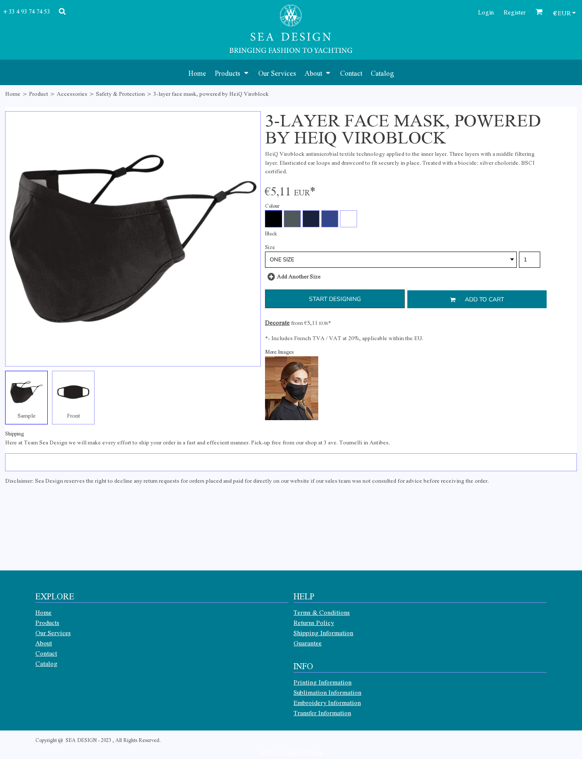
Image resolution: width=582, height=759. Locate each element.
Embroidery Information (327, 702)
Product (38, 93)
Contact (46, 653)
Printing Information (323, 682)
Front (73, 415)
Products (47, 622)
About (43, 643)
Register (515, 12)
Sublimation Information (327, 692)
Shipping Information (323, 632)
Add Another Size (299, 276)
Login (486, 12)
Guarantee (308, 643)
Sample (26, 415)
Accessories (72, 93)
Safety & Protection (120, 93)
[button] (232, 72)
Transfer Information (322, 712)
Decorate (277, 322)
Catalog (46, 663)
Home (12, 93)
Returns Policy (314, 622)
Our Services (53, 632)
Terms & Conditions (322, 612)
